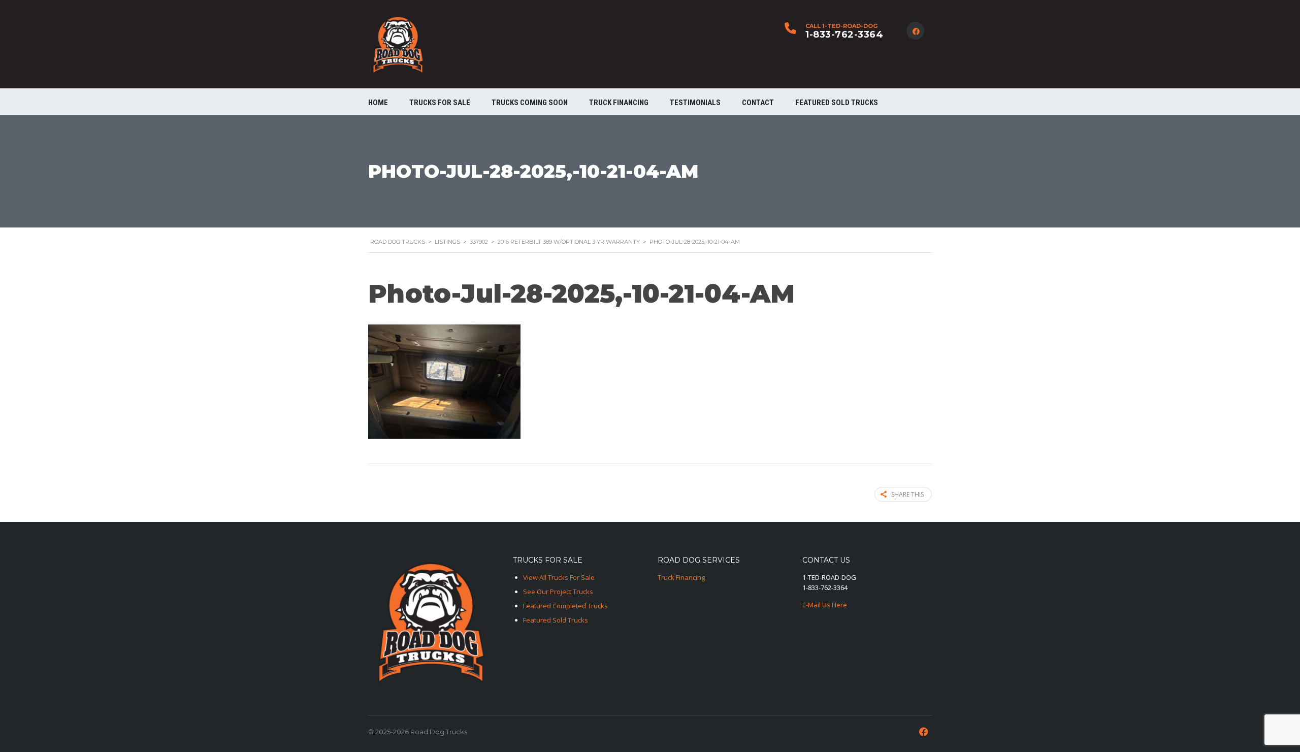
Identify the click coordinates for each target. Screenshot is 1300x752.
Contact (758, 102)
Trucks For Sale (439, 102)
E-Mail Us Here (824, 604)
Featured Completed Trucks (565, 605)
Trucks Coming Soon (530, 102)
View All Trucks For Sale (559, 577)
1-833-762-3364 (844, 34)
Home (378, 102)
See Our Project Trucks (558, 591)
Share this (907, 494)
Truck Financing (681, 577)
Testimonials (695, 102)
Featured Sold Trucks (836, 102)
